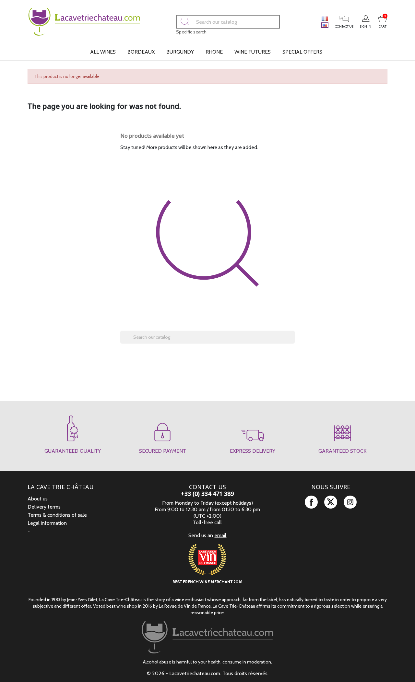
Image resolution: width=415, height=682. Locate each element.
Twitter (330, 502)
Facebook (311, 502)
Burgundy (180, 52)
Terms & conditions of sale (57, 515)
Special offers (302, 52)
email (220, 535)
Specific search (191, 32)
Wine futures (252, 52)
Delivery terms (44, 507)
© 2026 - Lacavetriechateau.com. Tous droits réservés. (207, 673)
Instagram (350, 502)
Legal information (47, 523)
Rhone (214, 52)
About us (38, 499)
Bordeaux (141, 52)
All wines (103, 52)
